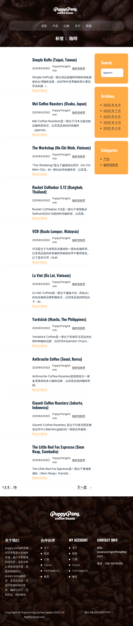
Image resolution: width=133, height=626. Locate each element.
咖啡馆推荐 (78, 68)
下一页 (84, 487)
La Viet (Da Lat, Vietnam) (51, 275)
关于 (46, 548)
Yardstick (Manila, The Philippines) (59, 319)
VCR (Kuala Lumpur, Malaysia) (55, 231)
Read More (39, 90)
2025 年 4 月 (112, 122)
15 (15, 487)
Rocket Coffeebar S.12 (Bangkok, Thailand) (57, 189)
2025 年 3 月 (112, 128)
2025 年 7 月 (112, 111)
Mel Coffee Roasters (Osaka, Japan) (59, 103)
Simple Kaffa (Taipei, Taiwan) (54, 60)
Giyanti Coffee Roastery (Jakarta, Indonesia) (57, 405)
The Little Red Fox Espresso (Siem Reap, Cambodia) (58, 449)
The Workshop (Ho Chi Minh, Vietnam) (61, 147)
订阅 (46, 559)
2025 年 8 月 (112, 105)
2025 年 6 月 (112, 117)
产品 (106, 159)
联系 (46, 553)
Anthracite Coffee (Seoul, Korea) (57, 359)
